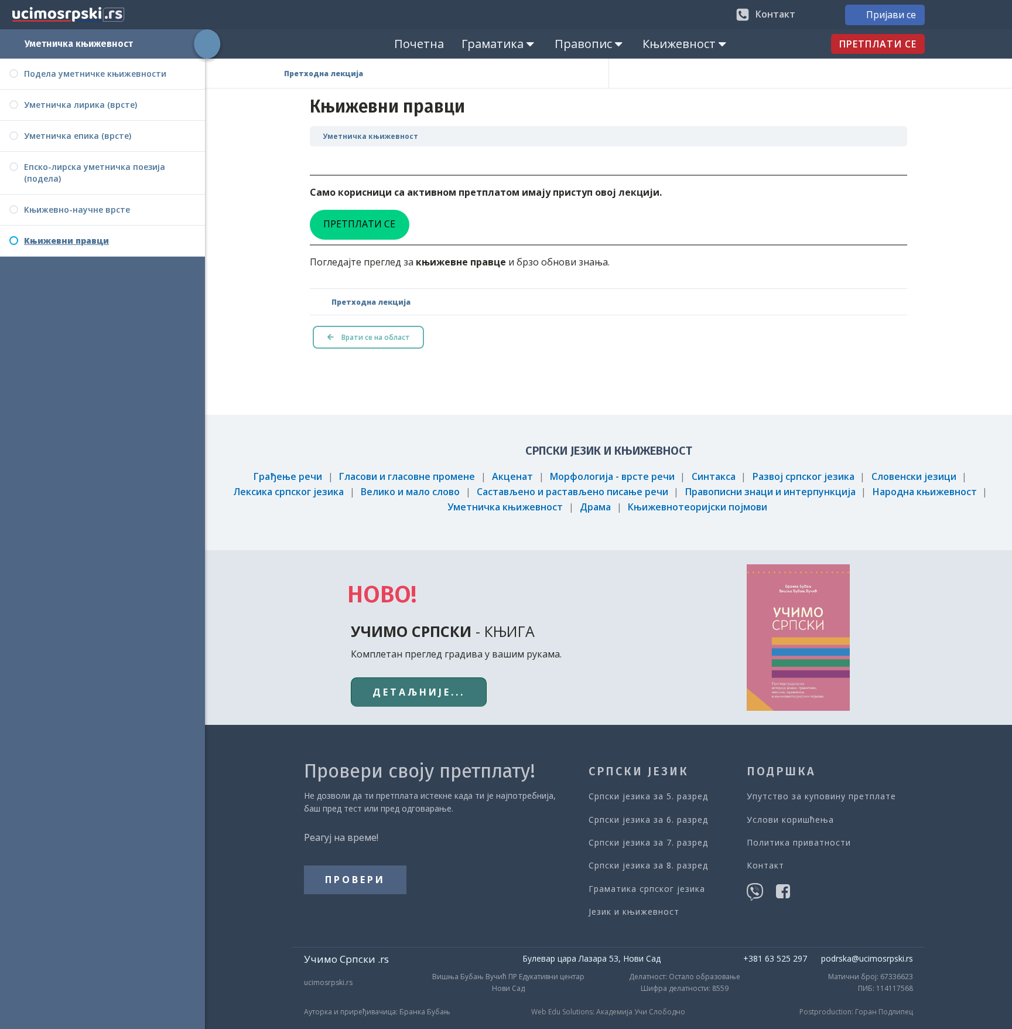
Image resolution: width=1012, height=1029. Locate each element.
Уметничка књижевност (79, 43)
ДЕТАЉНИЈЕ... (418, 692)
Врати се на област (375, 337)
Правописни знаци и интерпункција (770, 491)
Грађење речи (288, 476)
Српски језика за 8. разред (648, 865)
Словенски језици (913, 476)
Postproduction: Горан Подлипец (856, 1012)
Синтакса (714, 476)
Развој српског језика (803, 476)
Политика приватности (799, 842)
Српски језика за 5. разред (648, 796)
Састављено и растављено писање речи (572, 491)
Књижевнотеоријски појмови (697, 506)
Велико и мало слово (410, 491)
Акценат (512, 476)
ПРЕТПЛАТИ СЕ (878, 44)
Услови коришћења (790, 819)
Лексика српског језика (288, 491)
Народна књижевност (925, 491)
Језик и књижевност (634, 911)
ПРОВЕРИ (355, 879)
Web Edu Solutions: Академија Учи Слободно (608, 1012)
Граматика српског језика (647, 888)
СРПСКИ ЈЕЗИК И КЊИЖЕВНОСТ (608, 451)
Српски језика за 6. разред (648, 819)
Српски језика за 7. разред (648, 842)
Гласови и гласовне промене (407, 476)
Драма (595, 506)
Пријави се (891, 14)
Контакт (765, 865)
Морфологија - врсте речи (612, 476)
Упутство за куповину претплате (821, 796)
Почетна (419, 44)
